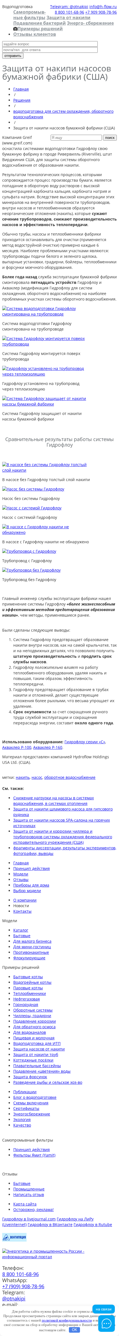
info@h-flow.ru (103, 6)
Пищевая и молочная (34, 1037)
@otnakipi (13, 1298)
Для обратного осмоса (34, 1026)
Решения (21, 100)
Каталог (20, 930)
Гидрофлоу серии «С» (84, 741)
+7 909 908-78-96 (101, 12)
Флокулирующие (29, 957)
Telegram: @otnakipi (69, 6)
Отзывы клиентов (34, 34)
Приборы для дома (31, 885)
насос (37, 777)
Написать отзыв (28, 1194)
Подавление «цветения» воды (42, 1071)
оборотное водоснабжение (69, 777)
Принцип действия (31, 868)
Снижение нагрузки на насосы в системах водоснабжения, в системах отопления (53, 800)
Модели (20, 874)
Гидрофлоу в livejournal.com (29, 1219)
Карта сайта (25, 1204)
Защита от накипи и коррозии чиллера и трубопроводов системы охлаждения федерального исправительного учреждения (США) (62, 837)
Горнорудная (25, 1004)
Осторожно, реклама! (33, 1209)
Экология (22, 1119)
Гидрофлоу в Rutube (93, 1224)
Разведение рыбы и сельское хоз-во (47, 1082)
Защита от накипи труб (35, 1054)
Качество (22, 1125)
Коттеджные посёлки (33, 1060)
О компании (25, 900)
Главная (21, 89)
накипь (23, 777)
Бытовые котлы (28, 976)
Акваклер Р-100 (16, 747)
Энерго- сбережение (90, 23)
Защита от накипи (68, 17)
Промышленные (29, 1189)
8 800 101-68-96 (69, 12)
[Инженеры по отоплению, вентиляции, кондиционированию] (14, 1240)
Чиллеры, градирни (32, 1015)
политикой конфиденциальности (67, 1320)
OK (74, 1330)
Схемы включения (30, 1102)
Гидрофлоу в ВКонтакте (50, 1224)
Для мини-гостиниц (32, 946)
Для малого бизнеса (32, 941)
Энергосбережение (31, 1114)
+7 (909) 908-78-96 (23, 1286)
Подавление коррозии (34, 1021)
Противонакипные (31, 952)
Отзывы (21, 879)
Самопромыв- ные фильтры (29, 15)
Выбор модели (27, 890)
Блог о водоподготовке (34, 1097)
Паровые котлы (28, 987)
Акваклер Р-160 (47, 747)
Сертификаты (26, 1108)
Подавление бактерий (39, 23)
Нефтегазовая (26, 999)
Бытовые (21, 935)
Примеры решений (40, 29)
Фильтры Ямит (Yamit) (34, 1155)
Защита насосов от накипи (39, 1049)
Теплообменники (29, 993)
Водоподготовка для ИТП (37, 1043)
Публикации (25, 1091)
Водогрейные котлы (32, 982)
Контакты (22, 911)
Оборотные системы (33, 1010)
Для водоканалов (29, 1032)
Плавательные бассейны (37, 1065)
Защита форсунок (30, 1076)
